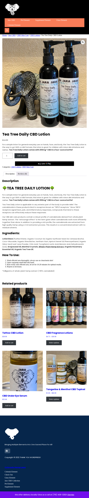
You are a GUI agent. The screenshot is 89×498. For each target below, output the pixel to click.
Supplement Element (12, 487)
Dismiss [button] (70, 494)
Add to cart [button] (9, 343)
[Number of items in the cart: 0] (7, 30)
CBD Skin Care (23, 35)
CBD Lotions (35, 35)
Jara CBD (12, 35)
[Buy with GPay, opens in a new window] (44, 163)
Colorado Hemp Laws (15, 467)
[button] (83, 42)
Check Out (9, 475)
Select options (54, 343)
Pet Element (9, 484)
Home (4, 35)
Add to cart (21, 156)
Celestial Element (11, 472)
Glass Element (10, 478)
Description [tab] (10, 174)
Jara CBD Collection (12, 481)
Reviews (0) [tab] (22, 174)
